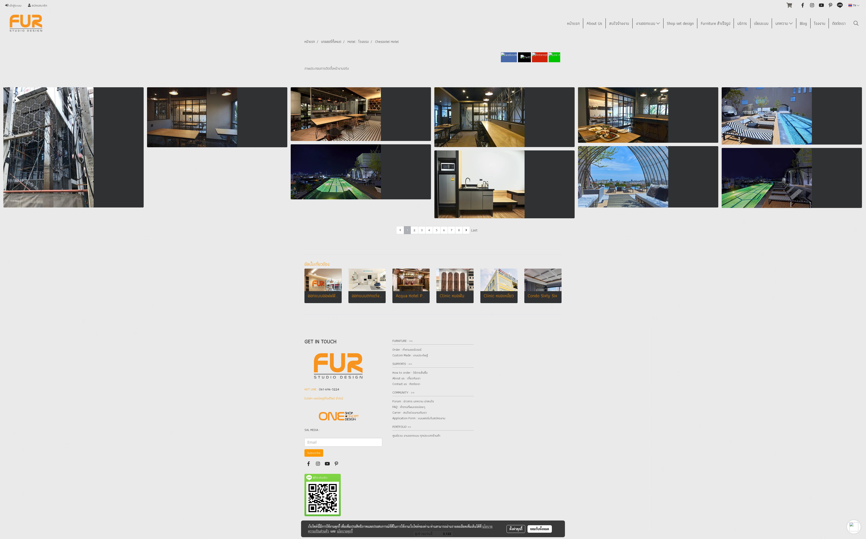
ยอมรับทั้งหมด (539, 529)
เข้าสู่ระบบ (14, 5)
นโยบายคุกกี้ (345, 531)
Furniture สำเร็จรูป (715, 23)
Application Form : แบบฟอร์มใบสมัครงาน (418, 418)
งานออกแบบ (646, 23)
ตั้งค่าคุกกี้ (515, 529)
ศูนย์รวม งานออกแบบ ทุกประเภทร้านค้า (416, 435)
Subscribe (313, 452)
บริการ (742, 23)
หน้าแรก (573, 23)
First (392, 230)
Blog (803, 23)
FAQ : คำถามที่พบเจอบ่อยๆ (408, 406)
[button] (856, 23)
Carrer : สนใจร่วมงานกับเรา (409, 412)
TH (854, 5)
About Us (594, 23)
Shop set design (680, 23)
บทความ (782, 23)
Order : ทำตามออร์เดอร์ (406, 349)
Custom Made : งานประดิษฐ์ (410, 355)
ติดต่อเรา (838, 23)
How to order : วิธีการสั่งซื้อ (410, 372)
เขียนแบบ (761, 23)
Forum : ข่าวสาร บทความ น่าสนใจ (413, 401)
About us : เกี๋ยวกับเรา (406, 378)
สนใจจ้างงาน (619, 23)
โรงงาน (819, 23)
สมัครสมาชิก (39, 5)
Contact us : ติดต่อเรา (406, 383)
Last (474, 230)
